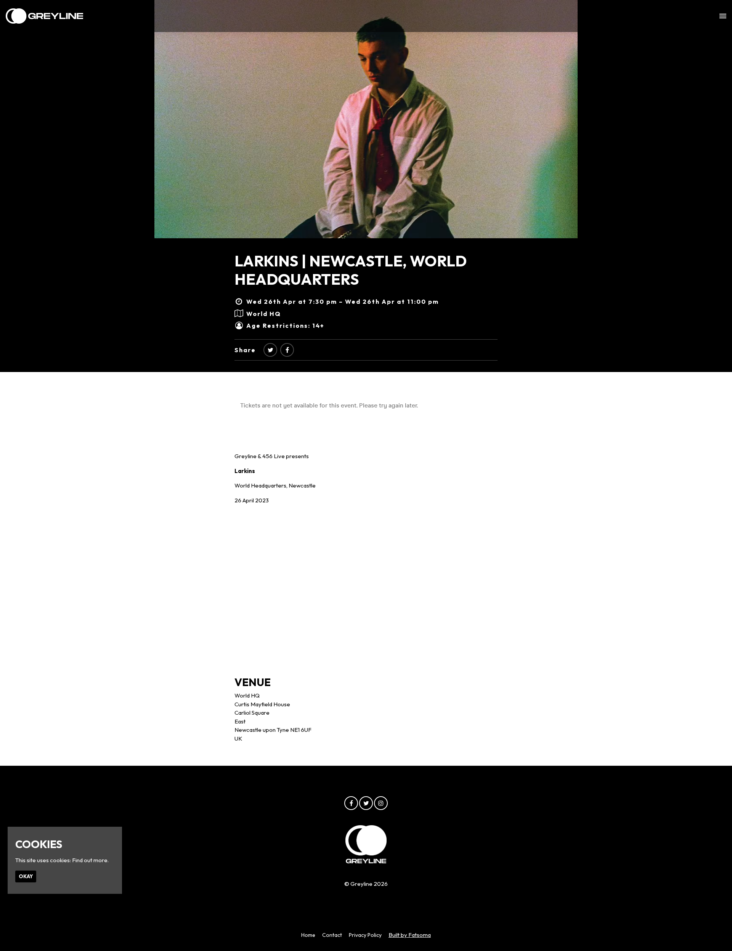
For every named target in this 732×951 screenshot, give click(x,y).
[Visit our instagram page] (381, 803)
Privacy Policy (365, 935)
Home (308, 935)
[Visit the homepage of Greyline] (44, 16)
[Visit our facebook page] (287, 350)
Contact (332, 935)
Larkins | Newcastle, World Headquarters (350, 270)
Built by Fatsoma (409, 934)
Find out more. (90, 860)
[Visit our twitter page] (270, 350)
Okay (26, 876)
